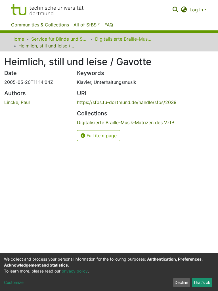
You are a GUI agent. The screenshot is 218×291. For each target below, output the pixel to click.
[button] (184, 9)
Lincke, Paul (17, 102)
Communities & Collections (40, 25)
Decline (181, 282)
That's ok (201, 282)
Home (17, 39)
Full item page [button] (101, 135)
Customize (14, 282)
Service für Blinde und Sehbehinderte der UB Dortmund (59, 39)
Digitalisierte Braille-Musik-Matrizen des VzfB (123, 39)
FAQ (108, 25)
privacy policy (75, 271)
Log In (196, 10)
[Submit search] (175, 9)
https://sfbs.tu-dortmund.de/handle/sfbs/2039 (127, 102)
